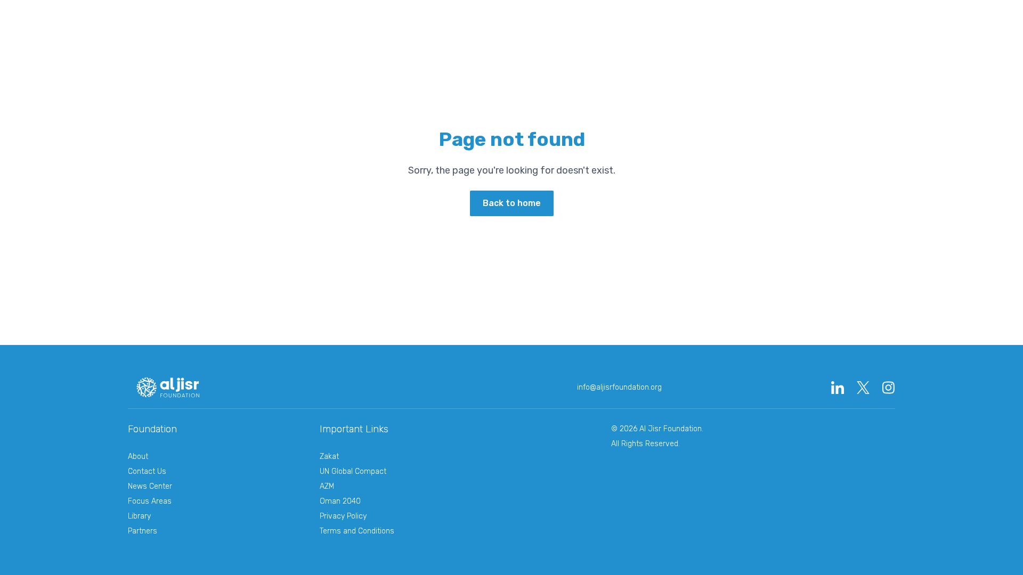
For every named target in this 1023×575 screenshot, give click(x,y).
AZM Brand (518, 20)
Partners (142, 531)
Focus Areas (150, 501)
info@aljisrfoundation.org (619, 387)
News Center (597, 20)
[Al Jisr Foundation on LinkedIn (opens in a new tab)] (837, 387)
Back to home (512, 203)
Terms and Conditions (357, 531)
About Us (281, 20)
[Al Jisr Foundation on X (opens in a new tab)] (863, 387)
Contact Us (147, 471)
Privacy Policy (343, 516)
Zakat (329, 456)
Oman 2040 (755, 20)
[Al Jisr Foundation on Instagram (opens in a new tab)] (888, 387)
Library (439, 20)
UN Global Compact (353, 471)
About (138, 456)
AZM (327, 486)
